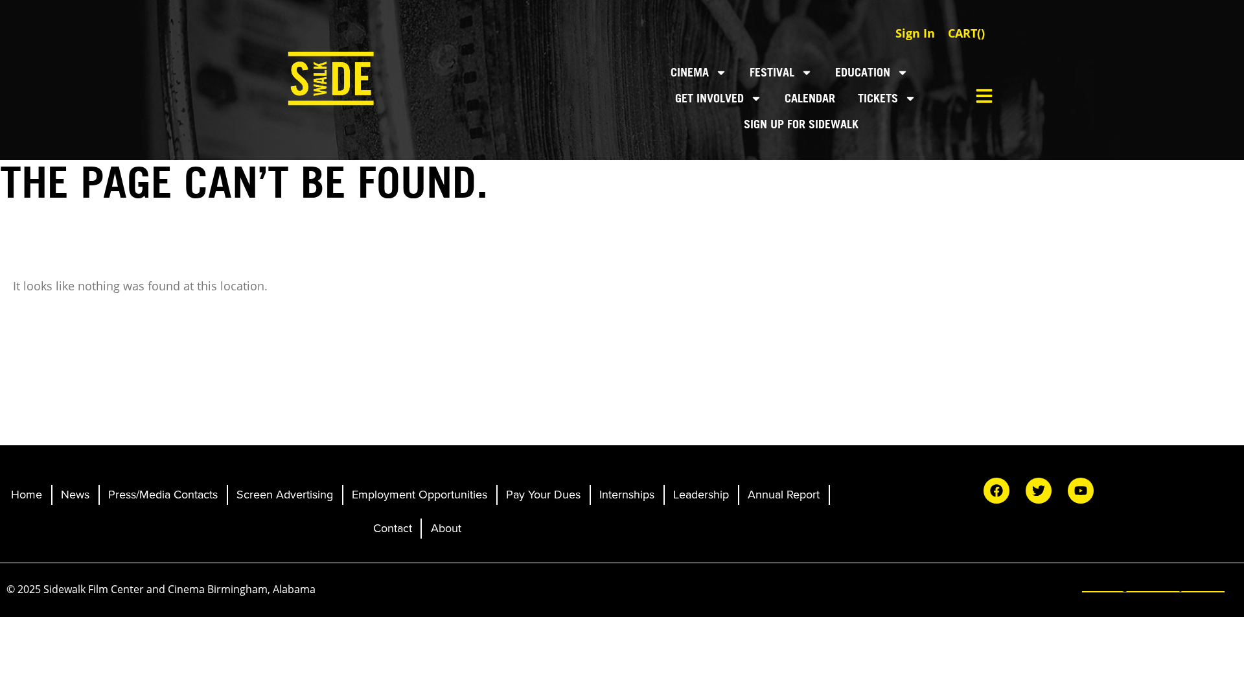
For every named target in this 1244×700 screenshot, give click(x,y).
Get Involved (709, 98)
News (75, 494)
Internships (626, 494)
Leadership (701, 494)
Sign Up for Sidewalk (801, 124)
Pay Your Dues (543, 494)
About (446, 528)
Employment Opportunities (419, 494)
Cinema (690, 72)
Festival (772, 72)
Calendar (810, 98)
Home (26, 494)
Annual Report (784, 494)
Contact (392, 528)
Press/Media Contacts (163, 494)
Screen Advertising (284, 494)
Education (862, 72)
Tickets (878, 98)
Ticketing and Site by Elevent (1153, 585)
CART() (966, 33)
